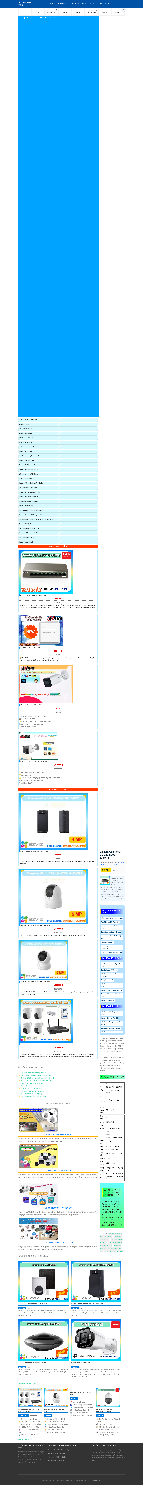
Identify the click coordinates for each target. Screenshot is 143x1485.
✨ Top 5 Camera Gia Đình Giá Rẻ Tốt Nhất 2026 (34, 1075)
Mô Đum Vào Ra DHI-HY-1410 (30, 647)
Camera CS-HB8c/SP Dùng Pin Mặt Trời (32, 1304)
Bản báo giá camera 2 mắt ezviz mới (111, 927)
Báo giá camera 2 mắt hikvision (111, 932)
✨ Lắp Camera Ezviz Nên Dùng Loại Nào (32, 1073)
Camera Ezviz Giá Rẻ (37, 18)
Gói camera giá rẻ (27, 1383)
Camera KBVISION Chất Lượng (58, 1450)
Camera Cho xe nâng (25, 442)
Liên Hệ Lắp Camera (111, 3)
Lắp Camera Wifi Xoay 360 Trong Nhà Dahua (111, 975)
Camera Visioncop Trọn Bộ (109, 1018)
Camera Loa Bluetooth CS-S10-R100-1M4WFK (87, 1304)
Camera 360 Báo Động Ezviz (28, 419)
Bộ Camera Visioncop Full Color (110, 1028)
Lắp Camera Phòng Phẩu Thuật (29, 456)
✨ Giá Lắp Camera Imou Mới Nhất (30, 1088)
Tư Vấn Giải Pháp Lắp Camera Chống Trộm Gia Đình (110, 1248)
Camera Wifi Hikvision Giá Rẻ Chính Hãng (111, 995)
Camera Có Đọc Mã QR (26, 437)
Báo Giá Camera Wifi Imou (109, 970)
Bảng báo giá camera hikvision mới (112, 918)
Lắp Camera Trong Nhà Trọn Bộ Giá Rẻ (111, 1023)
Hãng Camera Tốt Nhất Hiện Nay (58, 1208)
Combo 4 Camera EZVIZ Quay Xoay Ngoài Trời (36, 1044)
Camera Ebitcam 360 (25, 478)
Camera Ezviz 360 (50, 18)
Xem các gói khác (24, 1439)
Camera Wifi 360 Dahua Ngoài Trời (111, 990)
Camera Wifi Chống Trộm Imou (28, 496)
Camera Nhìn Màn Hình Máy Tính (29, 469)
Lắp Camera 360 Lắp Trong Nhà (29, 528)
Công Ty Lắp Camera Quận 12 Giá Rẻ (58, 1242)
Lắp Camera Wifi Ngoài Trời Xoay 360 (111, 985)
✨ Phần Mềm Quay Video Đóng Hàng (31, 1083)
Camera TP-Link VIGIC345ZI (80, 1363)
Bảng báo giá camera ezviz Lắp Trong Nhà (111, 947)
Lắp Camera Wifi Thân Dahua (28, 487)
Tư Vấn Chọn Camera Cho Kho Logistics (31, 447)
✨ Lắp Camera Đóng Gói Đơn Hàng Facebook (34, 1096)
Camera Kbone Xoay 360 (26, 542)
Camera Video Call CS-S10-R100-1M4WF (34, 851)
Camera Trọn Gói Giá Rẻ (79, 3)
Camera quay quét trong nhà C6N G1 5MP (35, 925)
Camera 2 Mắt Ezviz (25, 424)
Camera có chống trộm (26, 460)
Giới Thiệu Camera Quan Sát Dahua (58, 1170)
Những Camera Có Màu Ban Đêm (111, 952)
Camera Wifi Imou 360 (26, 506)
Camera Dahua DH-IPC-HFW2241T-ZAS (33, 705)
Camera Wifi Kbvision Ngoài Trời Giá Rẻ (31, 483)
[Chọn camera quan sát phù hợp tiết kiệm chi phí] (123, 9)
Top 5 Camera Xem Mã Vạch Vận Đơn (111, 937)
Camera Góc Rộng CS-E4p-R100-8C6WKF (110, 854)
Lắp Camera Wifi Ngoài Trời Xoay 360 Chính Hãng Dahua (36, 519)
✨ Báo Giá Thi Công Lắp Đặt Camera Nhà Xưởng (35, 1081)
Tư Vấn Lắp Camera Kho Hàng (58, 1134)
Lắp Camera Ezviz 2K (25, 428)
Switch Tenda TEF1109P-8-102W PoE (33, 595)
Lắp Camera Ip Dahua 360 (27, 537)
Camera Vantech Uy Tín (56, 1461)
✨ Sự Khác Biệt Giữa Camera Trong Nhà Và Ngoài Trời (37, 1078)
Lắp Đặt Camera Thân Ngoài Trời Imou (111, 965)
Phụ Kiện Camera (96, 3)
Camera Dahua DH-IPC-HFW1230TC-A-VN (34, 761)
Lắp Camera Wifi (48, 3)
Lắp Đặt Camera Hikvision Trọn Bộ (111, 1032)
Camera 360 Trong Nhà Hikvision (29, 533)
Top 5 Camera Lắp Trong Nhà (110, 922)
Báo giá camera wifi (107, 980)
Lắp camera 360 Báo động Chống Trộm (31, 510)
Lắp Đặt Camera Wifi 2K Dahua (28, 474)
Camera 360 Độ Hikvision (27, 524)
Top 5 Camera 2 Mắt (107, 942)
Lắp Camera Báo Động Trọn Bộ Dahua (110, 1013)
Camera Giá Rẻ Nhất (25, 451)
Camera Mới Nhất (63, 3)
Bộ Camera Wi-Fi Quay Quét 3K (114, 1251)
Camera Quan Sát (24, 18)
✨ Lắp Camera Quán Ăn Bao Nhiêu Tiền (31, 1091)
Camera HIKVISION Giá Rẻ (57, 1457)
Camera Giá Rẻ (96, 1480)
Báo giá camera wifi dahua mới (28, 501)
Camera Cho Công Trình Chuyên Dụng (30, 465)
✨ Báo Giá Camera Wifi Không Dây (30, 1094)
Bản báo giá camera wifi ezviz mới (29, 492)
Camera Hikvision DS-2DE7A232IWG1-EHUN (104, 1410)
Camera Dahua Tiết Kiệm (56, 1453)
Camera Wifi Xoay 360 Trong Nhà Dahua (31, 515)
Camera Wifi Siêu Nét (107, 1000)
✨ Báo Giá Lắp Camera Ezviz (28, 1086)
